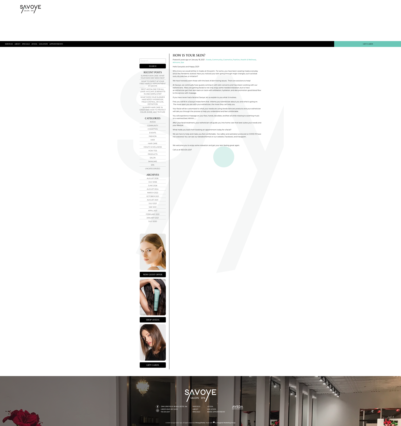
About (17, 44)
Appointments (56, 44)
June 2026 (152, 186)
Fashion (153, 136)
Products (152, 154)
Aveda (34, 44)
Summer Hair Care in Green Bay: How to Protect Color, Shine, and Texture (153, 110)
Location (43, 44)
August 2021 (152, 200)
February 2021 (152, 214)
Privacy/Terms (200, 422)
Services (9, 44)
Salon (153, 158)
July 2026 (152, 182)
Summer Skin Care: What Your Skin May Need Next (153, 77)
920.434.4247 (165, 412)
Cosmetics (153, 129)
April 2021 (152, 211)
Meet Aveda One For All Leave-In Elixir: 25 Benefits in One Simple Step (152, 92)
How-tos (152, 151)
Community (152, 126)
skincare (152, 161)
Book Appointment (216, 412)
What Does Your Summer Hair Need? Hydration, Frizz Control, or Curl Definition (152, 101)
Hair (152, 140)
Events (152, 133)
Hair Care (152, 144)
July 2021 (153, 203)
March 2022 (152, 193)
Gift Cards (368, 44)
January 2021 (153, 218)
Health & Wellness (153, 147)
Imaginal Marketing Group (226, 422)
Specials (26, 44)
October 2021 (152, 196)
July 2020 (152, 221)
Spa (152, 165)
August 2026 (152, 178)
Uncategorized (152, 169)
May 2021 (153, 207)
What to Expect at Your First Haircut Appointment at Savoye (153, 84)
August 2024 (152, 189)
